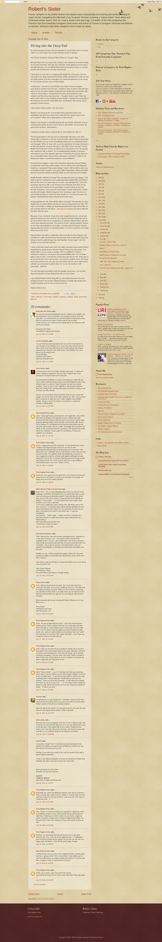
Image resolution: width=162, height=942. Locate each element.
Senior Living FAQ (104, 420)
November (104, 226)
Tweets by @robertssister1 (105, 167)
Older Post (86, 894)
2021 (100, 187)
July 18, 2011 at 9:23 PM (44, 802)
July (101, 239)
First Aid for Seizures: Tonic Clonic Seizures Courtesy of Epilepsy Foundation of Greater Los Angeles (114, 132)
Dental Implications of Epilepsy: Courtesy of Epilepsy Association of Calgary (113, 119)
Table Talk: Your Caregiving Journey (112, 261)
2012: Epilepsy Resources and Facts (110, 112)
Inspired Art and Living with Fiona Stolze (113, 461)
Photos (58, 32)
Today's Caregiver (104, 429)
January (103, 290)
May (102, 277)
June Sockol (40, 368)
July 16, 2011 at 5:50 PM (44, 527)
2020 (100, 191)
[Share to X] (70, 293)
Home (34, 32)
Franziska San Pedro (43, 311)
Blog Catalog (102, 446)
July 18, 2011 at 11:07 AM (45, 713)
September (104, 233)
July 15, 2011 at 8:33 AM (44, 334)
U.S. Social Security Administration (110, 432)
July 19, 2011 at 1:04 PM (44, 863)
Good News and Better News (109, 252)
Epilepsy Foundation (105, 408)
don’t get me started (64, 209)
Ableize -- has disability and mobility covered (113, 443)
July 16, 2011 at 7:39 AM (44, 482)
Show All (131, 477)
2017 (100, 200)
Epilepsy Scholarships (105, 324)
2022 (100, 184)
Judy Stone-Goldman (44, 534)
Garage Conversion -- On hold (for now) (111, 334)
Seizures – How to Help (108, 242)
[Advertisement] (105, 517)
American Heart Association (107, 394)
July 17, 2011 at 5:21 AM (44, 614)
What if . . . (103, 248)
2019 (100, 194)
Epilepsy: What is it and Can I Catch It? (113, 245)
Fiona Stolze (40, 582)
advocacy (39, 297)
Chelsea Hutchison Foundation (108, 405)
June (102, 274)
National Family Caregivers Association (111, 414)
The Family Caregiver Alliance (108, 426)
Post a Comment (39, 884)
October (103, 229)
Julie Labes (40, 720)
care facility (47, 297)
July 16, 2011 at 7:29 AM (44, 465)
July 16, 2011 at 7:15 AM (44, 436)
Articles (46, 32)
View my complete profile (104, 378)
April (102, 280)
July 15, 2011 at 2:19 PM (44, 362)
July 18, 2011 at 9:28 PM (44, 844)
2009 (100, 298)
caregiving (63, 297)
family (76, 297)
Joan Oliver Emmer (43, 851)
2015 (100, 207)
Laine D (39, 741)
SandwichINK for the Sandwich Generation (114, 474)
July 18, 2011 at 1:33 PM (44, 783)
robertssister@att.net (103, 89)
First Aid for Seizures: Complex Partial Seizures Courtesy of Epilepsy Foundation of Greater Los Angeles (114, 125)
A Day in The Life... (105, 457)
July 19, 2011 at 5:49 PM (44, 880)
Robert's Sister (44, 9)
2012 (100, 217)
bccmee (39, 697)
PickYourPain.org (104, 470)
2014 (100, 210)
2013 (100, 213)
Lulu (99, 47)
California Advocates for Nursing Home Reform (114, 154)
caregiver (55, 297)
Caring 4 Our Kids (104, 402)
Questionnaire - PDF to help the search (111, 157)
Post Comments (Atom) (46, 899)
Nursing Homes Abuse (105, 417)
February (103, 287)
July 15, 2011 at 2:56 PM (44, 406)
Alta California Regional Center (108, 391)
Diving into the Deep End (108, 258)
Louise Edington (42, 341)
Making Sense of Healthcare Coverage (113, 255)
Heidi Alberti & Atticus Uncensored (49, 489)
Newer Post (33, 894)
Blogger (100, 937)
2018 (100, 197)
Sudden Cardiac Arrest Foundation (109, 423)
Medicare (101, 411)
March (102, 284)
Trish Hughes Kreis (43, 413)
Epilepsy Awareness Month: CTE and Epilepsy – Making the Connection (120, 355)
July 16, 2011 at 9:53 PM (44, 576)
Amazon (100, 44)
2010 (100, 295)
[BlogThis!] (68, 293)
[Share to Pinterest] (74, 293)
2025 (100, 181)
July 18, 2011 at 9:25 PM (44, 825)
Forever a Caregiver (104, 344)
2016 (100, 204)
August (102, 236)
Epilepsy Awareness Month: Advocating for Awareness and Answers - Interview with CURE (118, 311)
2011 (100, 220)
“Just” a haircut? (105, 265)
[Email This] (65, 293)
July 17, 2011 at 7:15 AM (44, 639)
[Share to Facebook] (72, 293)
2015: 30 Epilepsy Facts (106, 115)
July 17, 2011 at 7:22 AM (44, 690)
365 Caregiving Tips (104, 388)
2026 (100, 177)
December (104, 223)
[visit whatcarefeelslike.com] (97, 140)
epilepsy (70, 297)
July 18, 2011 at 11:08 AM (45, 734)
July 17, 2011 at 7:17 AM (44, 662)
